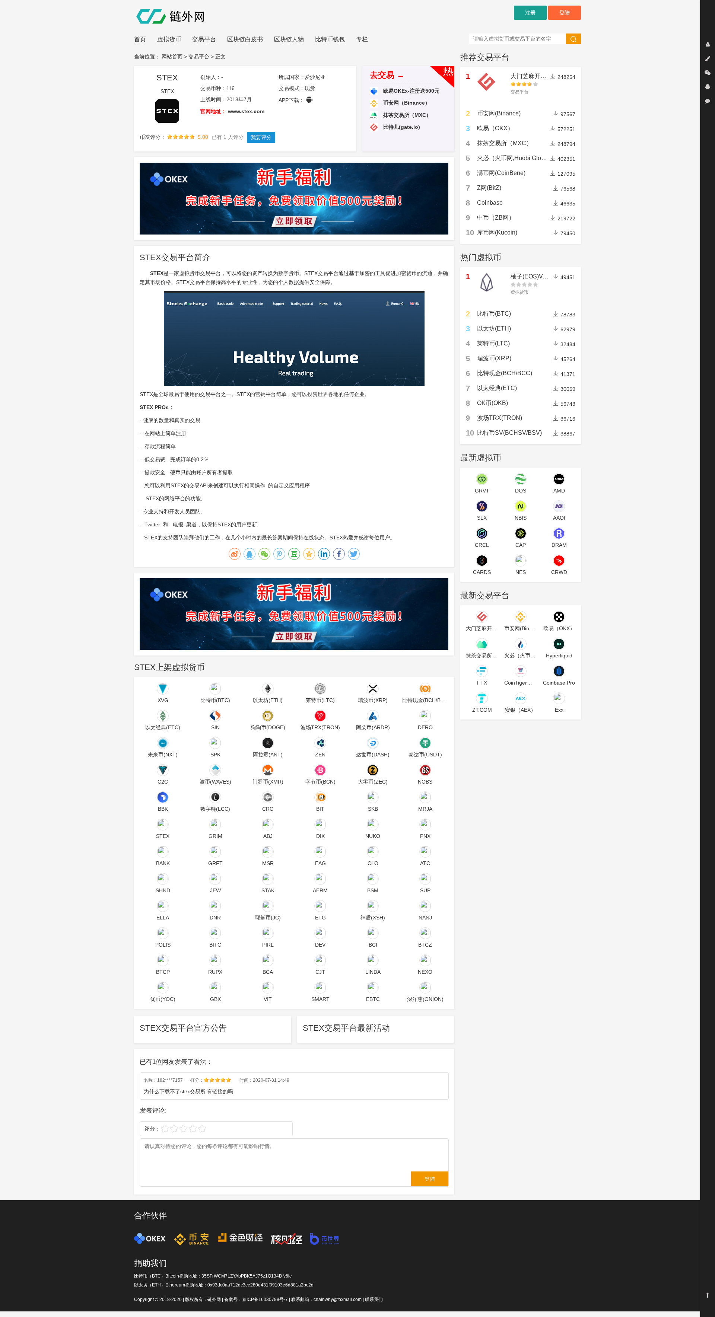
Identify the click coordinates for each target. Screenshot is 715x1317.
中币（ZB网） (496, 217)
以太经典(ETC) (497, 388)
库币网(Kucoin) (497, 232)
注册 (530, 13)
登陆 (564, 13)
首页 (140, 39)
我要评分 (261, 137)
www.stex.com (246, 111)
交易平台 (204, 39)
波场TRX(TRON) (499, 418)
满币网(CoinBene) (501, 173)
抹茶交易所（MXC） (406, 115)
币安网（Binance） (406, 103)
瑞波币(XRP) (494, 358)
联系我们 (374, 1299)
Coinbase (490, 203)
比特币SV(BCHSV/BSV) (509, 433)
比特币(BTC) (494, 313)
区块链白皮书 (245, 39)
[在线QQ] (707, 87)
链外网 (214, 1299)
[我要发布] (707, 58)
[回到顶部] (707, 1295)
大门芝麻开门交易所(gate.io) (548, 76)
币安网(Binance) (499, 113)
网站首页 (172, 57)
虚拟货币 (169, 39)
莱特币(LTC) (493, 343)
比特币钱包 (330, 39)
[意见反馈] (707, 101)
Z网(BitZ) (489, 188)
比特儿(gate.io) (401, 127)
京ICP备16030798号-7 (265, 1299)
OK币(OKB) (492, 403)
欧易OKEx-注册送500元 (410, 91)
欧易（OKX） (495, 128)
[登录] (707, 44)
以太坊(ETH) (494, 328)
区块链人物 (289, 39)
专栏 (362, 39)
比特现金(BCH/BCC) (504, 373)
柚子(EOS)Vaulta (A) (538, 276)
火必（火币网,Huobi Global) (514, 158)
